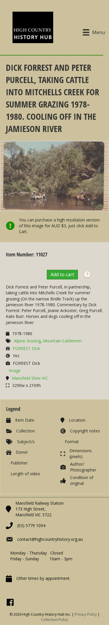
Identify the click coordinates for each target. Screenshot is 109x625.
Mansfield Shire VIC (30, 378)
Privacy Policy (86, 614)
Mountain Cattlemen (62, 341)
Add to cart (62, 274)
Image (15, 370)
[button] (87, 275)
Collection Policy (54, 619)
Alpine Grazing (27, 341)
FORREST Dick (26, 348)
